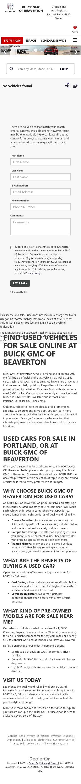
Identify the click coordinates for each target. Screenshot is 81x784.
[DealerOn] (40, 758)
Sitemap (44, 763)
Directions (43, 735)
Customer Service (63, 739)
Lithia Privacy (27, 735)
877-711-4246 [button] (12, 40)
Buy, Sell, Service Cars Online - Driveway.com (41, 743)
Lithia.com (30, 739)
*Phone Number (19, 200)
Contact (12, 735)
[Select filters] (66, 86)
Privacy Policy (32, 273)
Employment (13, 739)
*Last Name (16, 170)
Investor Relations (62, 735)
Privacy (54, 763)
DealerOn (33, 763)
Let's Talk (20, 283)
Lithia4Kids (44, 739)
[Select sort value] (74, 86)
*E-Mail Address (19, 185)
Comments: (16, 215)
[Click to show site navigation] (75, 40)
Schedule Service (53, 40)
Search (64, 68)
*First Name (17, 155)
